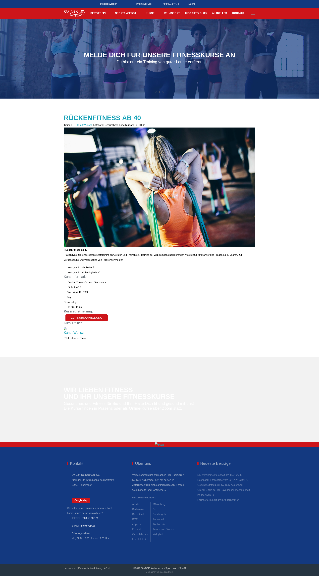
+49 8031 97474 (170, 3)
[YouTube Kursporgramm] (88, 4)
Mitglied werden (108, 3)
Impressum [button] (70, 568)
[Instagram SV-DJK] (78, 4)
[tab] (156, 92)
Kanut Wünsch (84, 125)
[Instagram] (239, 567)
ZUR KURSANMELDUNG (86, 317)
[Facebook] (224, 567)
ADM (107, 568)
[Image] (159, 444)
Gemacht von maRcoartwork (159, 572)
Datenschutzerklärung (90, 568)
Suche (191, 3)
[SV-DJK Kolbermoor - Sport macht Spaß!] (74, 13)
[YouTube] (253, 567)
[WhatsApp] (217, 567)
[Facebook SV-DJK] (69, 4)
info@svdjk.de (144, 3)
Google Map (80, 500)
